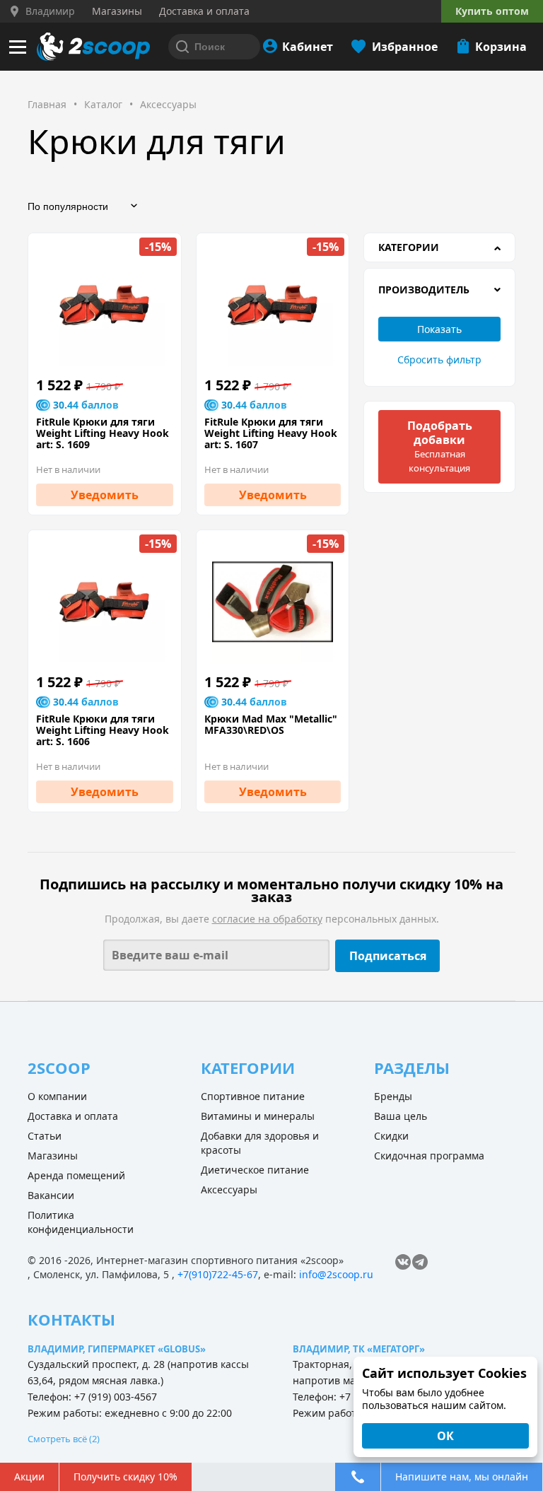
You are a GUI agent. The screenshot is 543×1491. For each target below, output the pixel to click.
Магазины (53, 1155)
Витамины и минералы (258, 1116)
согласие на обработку (267, 918)
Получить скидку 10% (125, 1476)
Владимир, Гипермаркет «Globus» (117, 1349)
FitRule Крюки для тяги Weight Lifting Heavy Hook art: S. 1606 (102, 730)
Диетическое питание (255, 1169)
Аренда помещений (76, 1175)
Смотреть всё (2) (64, 1438)
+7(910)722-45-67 (217, 1274)
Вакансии (51, 1195)
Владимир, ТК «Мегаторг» (359, 1349)
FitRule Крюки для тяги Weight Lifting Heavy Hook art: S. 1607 (270, 433)
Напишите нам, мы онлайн (461, 1476)
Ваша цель (400, 1116)
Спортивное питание (253, 1096)
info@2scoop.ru (336, 1274)
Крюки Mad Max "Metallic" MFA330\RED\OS (270, 724)
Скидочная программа (429, 1155)
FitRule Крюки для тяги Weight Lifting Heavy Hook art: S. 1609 (102, 433)
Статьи (45, 1135)
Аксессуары (229, 1189)
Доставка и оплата (73, 1116)
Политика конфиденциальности (81, 1222)
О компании (57, 1096)
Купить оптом (492, 11)
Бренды (393, 1096)
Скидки (391, 1135)
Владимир (50, 11)
